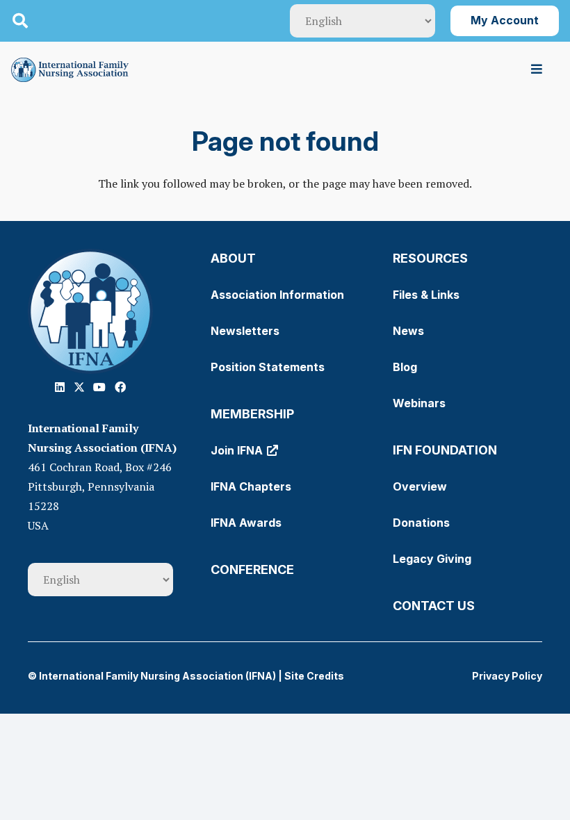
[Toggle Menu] (537, 69)
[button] (20, 20)
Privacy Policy (507, 676)
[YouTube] (99, 387)
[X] (79, 387)
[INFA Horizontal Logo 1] (70, 70)
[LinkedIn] (60, 387)
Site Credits (314, 676)
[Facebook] (120, 387)
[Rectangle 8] (90, 311)
